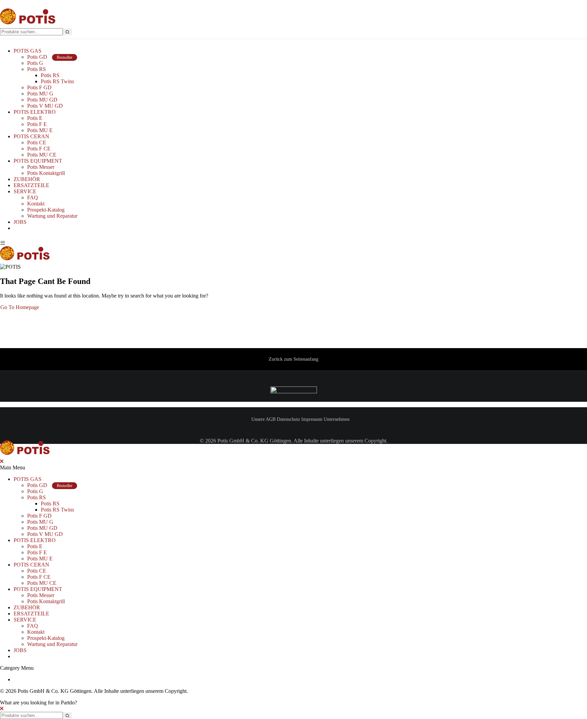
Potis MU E (40, 130)
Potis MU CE (41, 155)
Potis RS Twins (57, 81)
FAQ (32, 197)
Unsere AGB (263, 419)
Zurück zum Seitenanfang (293, 359)
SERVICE (25, 191)
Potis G (35, 63)
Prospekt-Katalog (46, 210)
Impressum (311, 419)
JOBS (20, 222)
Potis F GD (39, 87)
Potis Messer (40, 167)
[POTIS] (28, 25)
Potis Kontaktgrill (46, 173)
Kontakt (36, 203)
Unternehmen (337, 419)
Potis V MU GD (45, 106)
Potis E (34, 118)
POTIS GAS (27, 51)
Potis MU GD (42, 100)
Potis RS (36, 69)
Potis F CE (39, 148)
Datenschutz (288, 419)
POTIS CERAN (31, 136)
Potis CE (36, 142)
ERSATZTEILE (31, 185)
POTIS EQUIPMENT (38, 161)
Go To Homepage (19, 307)
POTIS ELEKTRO (35, 112)
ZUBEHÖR (27, 179)
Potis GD (49, 57)
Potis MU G (40, 93)
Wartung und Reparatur (52, 216)
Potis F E (37, 124)
